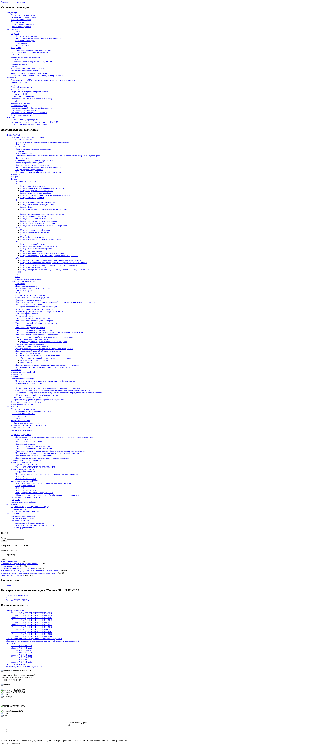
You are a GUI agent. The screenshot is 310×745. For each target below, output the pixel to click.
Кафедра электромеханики (31, 251)
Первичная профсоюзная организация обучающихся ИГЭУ (40, 311)
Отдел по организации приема (23, 17)
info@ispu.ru (78, 725)
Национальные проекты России (24, 502)
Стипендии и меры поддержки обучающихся (29, 52)
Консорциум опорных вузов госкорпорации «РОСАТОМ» (35, 122)
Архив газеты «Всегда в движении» (30, 523)
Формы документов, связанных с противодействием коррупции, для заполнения (49, 388)
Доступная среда (22, 45)
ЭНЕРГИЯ (20, 476)
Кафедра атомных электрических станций (37, 202)
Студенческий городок (25, 316)
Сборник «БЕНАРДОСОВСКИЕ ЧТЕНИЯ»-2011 (31, 629)
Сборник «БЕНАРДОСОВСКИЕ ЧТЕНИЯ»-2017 (31, 622)
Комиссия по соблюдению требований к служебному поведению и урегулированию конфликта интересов (60, 393)
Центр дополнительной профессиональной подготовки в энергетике (44, 349)
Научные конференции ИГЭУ (23, 469)
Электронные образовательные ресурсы (27, 68)
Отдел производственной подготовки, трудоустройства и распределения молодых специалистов (56, 302)
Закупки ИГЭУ (17, 89)
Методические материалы (26, 386)
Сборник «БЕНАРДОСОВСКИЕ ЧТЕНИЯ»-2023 (31, 615)
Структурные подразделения (23, 281)
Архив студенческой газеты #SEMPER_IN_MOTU (36, 525)
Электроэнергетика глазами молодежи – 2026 (34, 493)
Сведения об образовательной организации (29, 137)
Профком (14, 59)
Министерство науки (44, 723)
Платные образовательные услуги (30, 163)
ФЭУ (18, 228)
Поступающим (12, 13)
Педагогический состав (25, 153)
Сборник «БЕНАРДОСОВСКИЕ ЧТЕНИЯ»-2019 (31, 620)
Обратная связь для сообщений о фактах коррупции (37, 395)
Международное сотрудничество (29, 170)
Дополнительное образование (23, 414)
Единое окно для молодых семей (24, 71)
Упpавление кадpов (24, 325)
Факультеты (15, 179)
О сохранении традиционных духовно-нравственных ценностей (37, 400)
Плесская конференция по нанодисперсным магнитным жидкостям (43, 483)
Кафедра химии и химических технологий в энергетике (43, 225)
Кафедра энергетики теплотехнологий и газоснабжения (43, 209)
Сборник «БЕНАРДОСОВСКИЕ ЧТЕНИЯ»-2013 (31, 627)
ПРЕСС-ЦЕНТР (12, 514)
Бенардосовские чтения (25, 472)
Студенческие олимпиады (26, 36)
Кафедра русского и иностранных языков (37, 235)
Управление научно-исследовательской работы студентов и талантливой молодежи (50, 332)
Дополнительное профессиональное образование (31, 411)
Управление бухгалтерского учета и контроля (34, 321)
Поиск (3, 538)
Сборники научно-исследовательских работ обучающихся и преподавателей (47, 495)
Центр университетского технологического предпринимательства (43, 367)
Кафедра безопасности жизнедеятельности (38, 205)
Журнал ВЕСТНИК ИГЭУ (26, 465)
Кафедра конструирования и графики (35, 193)
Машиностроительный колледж (29, 279)
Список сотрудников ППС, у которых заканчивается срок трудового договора (43, 80)
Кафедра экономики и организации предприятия (40, 239)
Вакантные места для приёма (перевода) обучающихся (38, 38)
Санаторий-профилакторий (27, 314)
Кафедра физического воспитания (34, 237)
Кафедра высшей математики (32, 186)
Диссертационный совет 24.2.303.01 (26, 497)
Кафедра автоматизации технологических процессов (42, 214)
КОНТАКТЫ (11, 504)
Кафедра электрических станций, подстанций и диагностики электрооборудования (54, 270)
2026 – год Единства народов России (26, 402)
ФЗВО (18, 272)
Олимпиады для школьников (23, 24)
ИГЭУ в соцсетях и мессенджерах (25, 511)
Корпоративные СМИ (20, 521)
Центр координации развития (28, 353)
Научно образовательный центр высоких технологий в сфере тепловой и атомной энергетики (54, 437)
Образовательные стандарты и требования (33, 149)
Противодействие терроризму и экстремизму (29, 397)
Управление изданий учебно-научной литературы (31, 108)
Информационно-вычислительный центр (33, 288)
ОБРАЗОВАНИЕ (13, 407)
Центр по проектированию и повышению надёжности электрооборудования (47, 365)
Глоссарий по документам (21, 87)
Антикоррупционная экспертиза (29, 383)
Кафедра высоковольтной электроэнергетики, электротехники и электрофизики (53, 263)
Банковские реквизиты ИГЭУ (13, 701)
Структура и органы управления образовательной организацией (42, 142)
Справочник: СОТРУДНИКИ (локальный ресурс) (31, 99)
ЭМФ (18, 242)
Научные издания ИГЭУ (21, 462)
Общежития (16, 370)
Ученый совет (16, 101)
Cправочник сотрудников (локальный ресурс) (30, 507)
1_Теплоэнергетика (9, 561)
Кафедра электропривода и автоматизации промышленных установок (49, 256)
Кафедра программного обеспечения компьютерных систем (45, 195)
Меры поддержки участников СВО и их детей (30, 73)
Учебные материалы (19, 64)
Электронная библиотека (21, 428)
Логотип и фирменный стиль (23, 527)
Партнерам (10, 117)
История (14, 376)
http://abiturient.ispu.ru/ (16, 716)
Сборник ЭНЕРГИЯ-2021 (18, 595)
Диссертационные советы (26, 286)
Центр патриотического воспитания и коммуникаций (38, 356)
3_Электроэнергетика (10, 566)
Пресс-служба (26, 363)
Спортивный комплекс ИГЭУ (23, 372)
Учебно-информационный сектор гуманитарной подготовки (45, 358)
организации (8, 725)
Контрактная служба (24, 291)
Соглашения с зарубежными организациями (29, 124)
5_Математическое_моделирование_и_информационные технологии (29, 571)
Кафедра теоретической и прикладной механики (40, 246)
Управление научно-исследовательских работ (34, 330)
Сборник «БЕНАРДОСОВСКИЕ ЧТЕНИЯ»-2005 (31, 636)
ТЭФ (18, 212)
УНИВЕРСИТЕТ (13, 135)
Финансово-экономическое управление (32, 346)
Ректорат (14, 177)
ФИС (18, 277)
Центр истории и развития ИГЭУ (34, 360)
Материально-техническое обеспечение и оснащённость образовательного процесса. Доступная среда (58, 156)
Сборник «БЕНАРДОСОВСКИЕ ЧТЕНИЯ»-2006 (31, 634)
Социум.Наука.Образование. (13, 575)
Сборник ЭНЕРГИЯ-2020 (21, 660)
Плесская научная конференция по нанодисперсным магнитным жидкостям (47, 474)
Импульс (14, 66)
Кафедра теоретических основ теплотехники (38, 221)
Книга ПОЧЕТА (17, 374)
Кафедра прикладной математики (34, 244)
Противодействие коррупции (23, 96)
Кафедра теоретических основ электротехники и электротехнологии (48, 265)
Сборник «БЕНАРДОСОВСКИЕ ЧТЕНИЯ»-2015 (31, 625)
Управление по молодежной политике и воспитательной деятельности (45, 337)
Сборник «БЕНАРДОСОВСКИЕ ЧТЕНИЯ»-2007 (31, 632)
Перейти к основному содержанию (15, 2)
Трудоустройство (23, 43)
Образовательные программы (23, 15)
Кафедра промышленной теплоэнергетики (38, 218)
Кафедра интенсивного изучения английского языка (42, 188)
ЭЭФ (18, 258)
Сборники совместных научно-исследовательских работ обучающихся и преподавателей (42, 641)
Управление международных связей (30, 328)
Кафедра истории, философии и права (36, 230)
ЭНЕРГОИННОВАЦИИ (26, 479)
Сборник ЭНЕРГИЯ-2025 (21, 648)
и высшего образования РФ (46, 725)
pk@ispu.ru (12, 713)
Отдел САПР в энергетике (26, 439)
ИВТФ (18, 184)
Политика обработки (108, 723)
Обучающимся (12, 29)
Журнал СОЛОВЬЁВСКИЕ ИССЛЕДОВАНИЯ (35, 467)
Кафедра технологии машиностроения (36, 249)
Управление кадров (19, 106)
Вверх (9, 598)
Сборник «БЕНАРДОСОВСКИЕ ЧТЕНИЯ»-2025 (31, 613)
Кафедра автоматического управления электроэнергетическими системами (51, 260)
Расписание (15, 31)
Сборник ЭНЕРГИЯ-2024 (21, 650)
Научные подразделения (21, 435)
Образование (21, 147)
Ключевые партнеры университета (25, 120)
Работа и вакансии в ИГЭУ (22, 404)
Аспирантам (16, 48)
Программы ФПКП (19, 94)
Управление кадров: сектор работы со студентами (31, 62)
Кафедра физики (27, 207)
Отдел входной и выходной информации (32, 298)
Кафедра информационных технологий (36, 191)
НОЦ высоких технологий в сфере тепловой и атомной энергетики (44, 293)
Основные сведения (24, 140)
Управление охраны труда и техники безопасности (37, 335)
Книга (8, 585)
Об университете (18, 22)
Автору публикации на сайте (23, 518)
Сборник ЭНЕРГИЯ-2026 (21, 646)
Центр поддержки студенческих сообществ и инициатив (43, 342)
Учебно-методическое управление (30, 344)
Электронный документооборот (24, 110)
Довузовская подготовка (21, 27)
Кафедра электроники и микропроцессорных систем (42, 253)
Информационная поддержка (23, 516)
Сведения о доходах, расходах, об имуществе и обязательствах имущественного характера (53, 390)
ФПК (18, 274)
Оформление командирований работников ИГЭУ (31, 92)
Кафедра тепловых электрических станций (38, 223)
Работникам (11, 78)
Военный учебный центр (21, 20)
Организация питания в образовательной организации (38, 172)
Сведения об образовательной (15, 723)
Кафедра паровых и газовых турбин (35, 216)
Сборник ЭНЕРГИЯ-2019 (18, 600)
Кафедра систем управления (32, 198)
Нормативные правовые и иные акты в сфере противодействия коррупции (47, 381)
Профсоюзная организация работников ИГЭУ (35, 309)
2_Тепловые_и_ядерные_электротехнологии (19, 564)
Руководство (21, 151)
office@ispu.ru (13, 694)
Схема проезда (7, 718)
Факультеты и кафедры (25, 41)
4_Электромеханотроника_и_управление (18, 568)
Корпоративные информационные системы (29, 113)
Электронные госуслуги (21, 115)
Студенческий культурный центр (34, 339)
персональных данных (109, 725)
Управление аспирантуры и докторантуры (33, 50)
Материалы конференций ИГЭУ (24, 481)
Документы (15, 55)
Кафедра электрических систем (33, 267)
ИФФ (18, 200)
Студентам (15, 34)
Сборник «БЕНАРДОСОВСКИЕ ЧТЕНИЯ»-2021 (31, 618)
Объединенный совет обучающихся (25, 57)
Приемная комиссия (19, 509)
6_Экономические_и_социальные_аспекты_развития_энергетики (28, 573)
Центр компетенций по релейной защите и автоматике (38, 351)
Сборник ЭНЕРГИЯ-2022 (21, 655)
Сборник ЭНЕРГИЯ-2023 (21, 653)
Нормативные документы (21, 430)
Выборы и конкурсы (19, 82)
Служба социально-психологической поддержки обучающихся (37, 75)
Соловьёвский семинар (25, 444)
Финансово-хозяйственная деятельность (32, 165)
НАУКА (9, 432)
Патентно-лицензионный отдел (29, 304)
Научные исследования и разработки (26, 460)
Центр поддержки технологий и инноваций (38, 307)
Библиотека (20, 284)
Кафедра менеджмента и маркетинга (35, 232)
